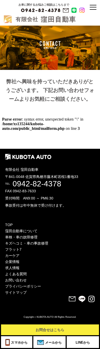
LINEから (83, 342)
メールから (53, 342)
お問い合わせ (16, 280)
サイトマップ (16, 292)
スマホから (19, 342)
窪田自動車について (21, 231)
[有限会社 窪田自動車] (15, 11)
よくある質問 (16, 274)
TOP (9, 225)
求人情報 (12, 268)
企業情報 (12, 262)
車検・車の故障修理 (21, 237)
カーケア (12, 255)
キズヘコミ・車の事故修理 (26, 243)
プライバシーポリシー (23, 286)
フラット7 (13, 249)
